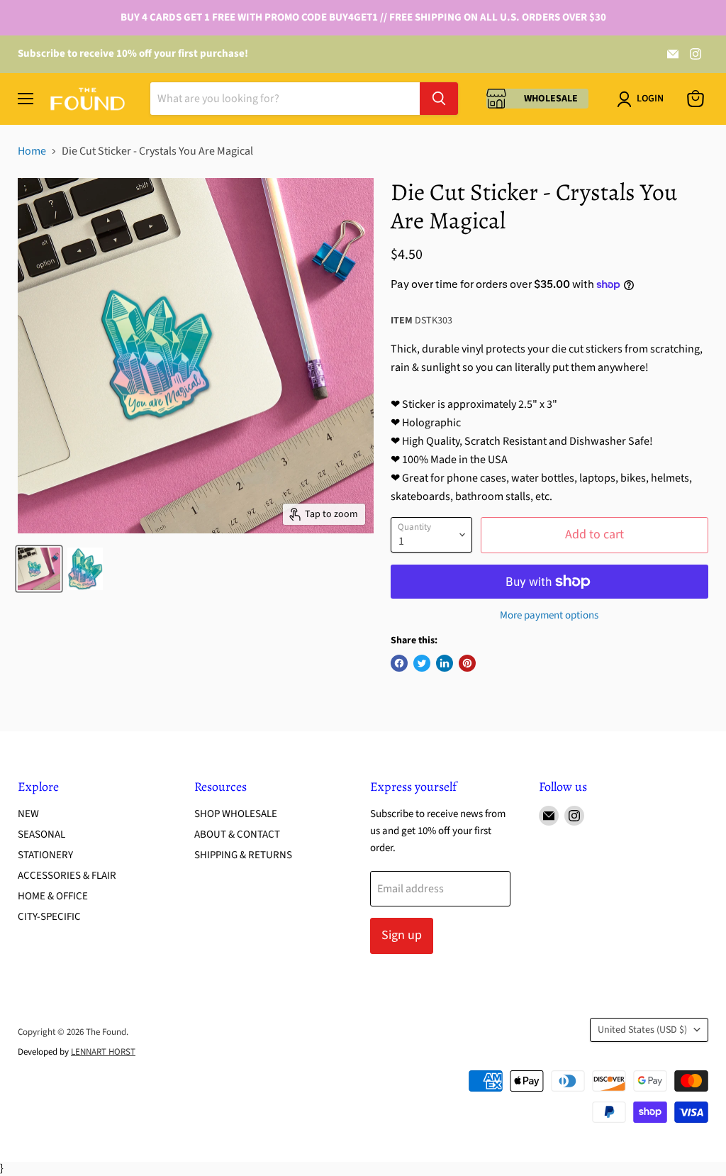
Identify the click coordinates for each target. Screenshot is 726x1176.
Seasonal (41, 834)
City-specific (49, 916)
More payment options (549, 615)
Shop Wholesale (235, 813)
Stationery (45, 855)
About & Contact (237, 834)
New (28, 813)
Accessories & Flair (67, 875)
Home (32, 151)
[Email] (673, 54)
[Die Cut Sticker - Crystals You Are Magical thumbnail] (39, 569)
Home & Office (53, 896)
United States (642, 1030)
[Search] (439, 98)
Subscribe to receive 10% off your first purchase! (133, 54)
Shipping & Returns (243, 855)
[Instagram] (695, 54)
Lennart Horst (103, 1051)
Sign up (401, 935)
